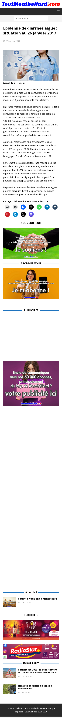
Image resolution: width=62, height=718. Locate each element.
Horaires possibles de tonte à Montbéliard (35, 687)
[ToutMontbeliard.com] (31, 5)
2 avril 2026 (25, 692)
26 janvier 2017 (13, 41)
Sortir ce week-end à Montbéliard (37, 598)
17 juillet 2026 (26, 676)
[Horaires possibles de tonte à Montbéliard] (9, 689)
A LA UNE (31, 592)
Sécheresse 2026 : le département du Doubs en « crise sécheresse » (37, 671)
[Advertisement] (30, 337)
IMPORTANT (31, 663)
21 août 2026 (26, 602)
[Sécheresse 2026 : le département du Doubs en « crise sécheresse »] (9, 673)
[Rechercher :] (31, 18)
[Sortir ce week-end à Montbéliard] (9, 602)
